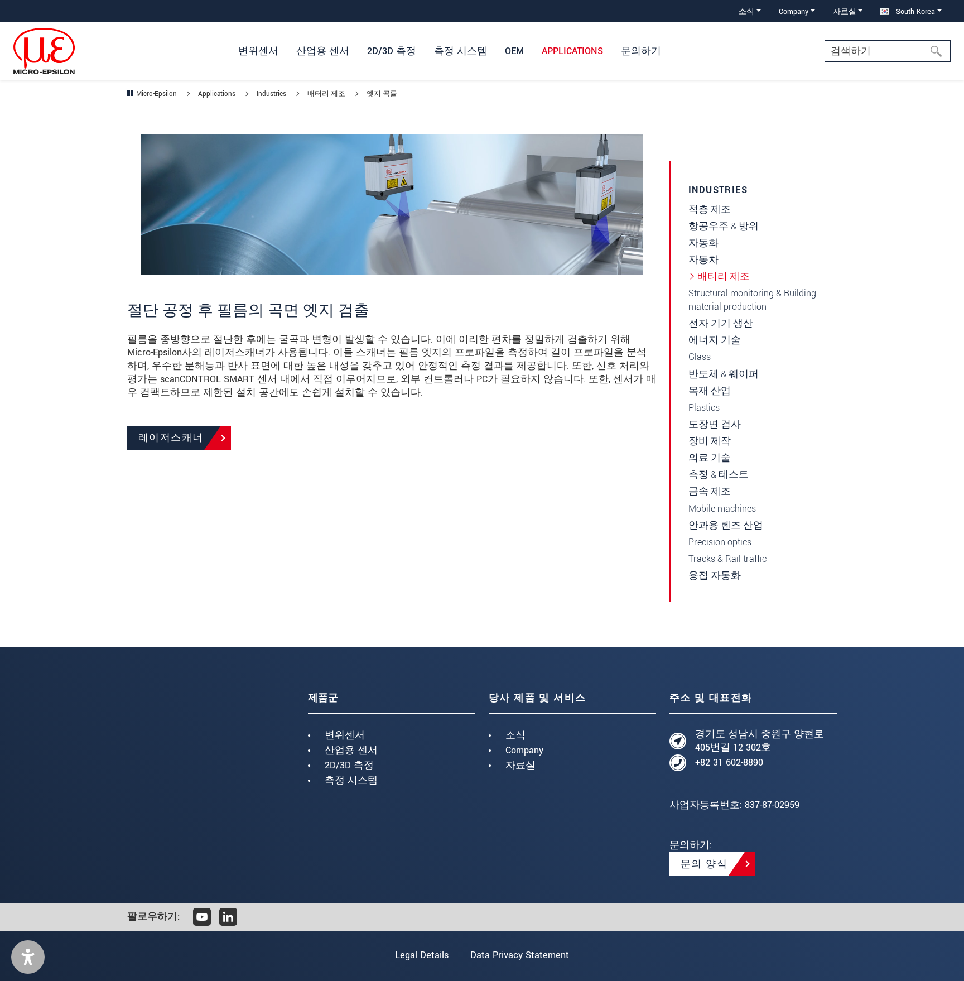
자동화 (703, 243)
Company (524, 750)
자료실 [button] (844, 11)
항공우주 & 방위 (723, 226)
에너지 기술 (714, 340)
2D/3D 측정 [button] (391, 51)
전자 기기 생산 (720, 323)
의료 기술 (709, 457)
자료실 (520, 765)
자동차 (703, 259)
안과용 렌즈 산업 (725, 525)
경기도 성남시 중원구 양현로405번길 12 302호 (759, 741)
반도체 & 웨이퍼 (723, 374)
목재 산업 (709, 390)
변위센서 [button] (258, 51)
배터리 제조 (723, 276)
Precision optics (719, 542)
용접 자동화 (714, 575)
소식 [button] (746, 11)
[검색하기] (939, 51)
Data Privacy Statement (519, 955)
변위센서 (345, 735)
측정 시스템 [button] (460, 51)
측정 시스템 (351, 780)
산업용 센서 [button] (322, 51)
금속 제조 (709, 491)
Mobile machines (722, 508)
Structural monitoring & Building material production (752, 300)
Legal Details (422, 955)
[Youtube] (202, 917)
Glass (699, 356)
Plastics (704, 407)
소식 (515, 735)
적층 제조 (709, 209)
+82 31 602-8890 (729, 762)
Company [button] (793, 11)
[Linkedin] (228, 917)
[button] (28, 957)
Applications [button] (572, 51)
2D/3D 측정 (349, 765)
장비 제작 (709, 441)
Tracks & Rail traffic (727, 558)
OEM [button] (514, 51)
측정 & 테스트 (718, 474)
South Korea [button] (914, 11)
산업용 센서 (351, 750)
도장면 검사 (714, 424)
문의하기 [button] (641, 51)
